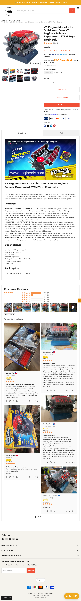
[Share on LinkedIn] (51, 125)
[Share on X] (48, 125)
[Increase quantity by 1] (60, 82)
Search (30, 593)
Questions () (18, 319)
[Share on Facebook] (45, 125)
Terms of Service (38, 593)
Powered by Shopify (40, 597)
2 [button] (38, 517)
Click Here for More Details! (58, 2)
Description (22, 133)
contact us (53, 115)
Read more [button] (46, 387)
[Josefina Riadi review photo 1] (22, 347)
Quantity (46, 78)
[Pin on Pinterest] (54, 125)
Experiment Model (14, 20)
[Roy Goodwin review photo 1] (59, 408)
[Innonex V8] (48, 75)
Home (3, 20)
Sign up (31, 570)
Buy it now (61, 105)
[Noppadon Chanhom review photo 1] (59, 480)
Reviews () (8, 319)
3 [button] (40, 517)
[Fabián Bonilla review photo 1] (22, 429)
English (39, 580)
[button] (5, 71)
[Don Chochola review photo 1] (59, 336)
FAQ (61, 133)
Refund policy (49, 593)
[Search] (72, 10)
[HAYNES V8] (58, 75)
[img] (22, 381)
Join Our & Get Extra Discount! (59, 56)
